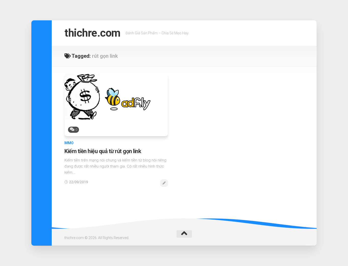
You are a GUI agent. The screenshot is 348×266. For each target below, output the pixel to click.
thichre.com (92, 33)
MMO (69, 143)
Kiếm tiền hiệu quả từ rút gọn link (102, 151)
